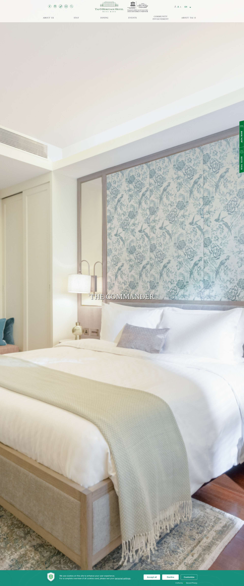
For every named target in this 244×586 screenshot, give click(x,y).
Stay (76, 17)
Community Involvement (161, 17)
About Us (48, 17)
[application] (122, 578)
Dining (104, 17)
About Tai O (188, 17)
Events (132, 17)
